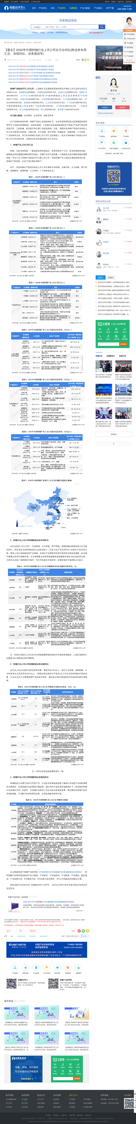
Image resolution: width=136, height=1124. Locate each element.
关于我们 (48, 1115)
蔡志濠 (106, 253)
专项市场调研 (24, 2)
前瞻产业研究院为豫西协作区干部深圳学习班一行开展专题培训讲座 (123, 424)
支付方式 (40, 1099)
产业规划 (98, 7)
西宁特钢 (82, 95)
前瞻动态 (99, 356)
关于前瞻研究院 (11, 1099)
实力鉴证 (25, 1099)
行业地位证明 (35, 2)
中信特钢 (45, 99)
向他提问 (105, 107)
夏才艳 (9, 60)
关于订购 (9, 1103)
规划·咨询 (73, 1095)
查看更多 (114, 434)
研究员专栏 (37, 42)
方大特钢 (67, 99)
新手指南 (9, 1095)
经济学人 (29, 42)
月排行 (110, 277)
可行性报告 (87, 1099)
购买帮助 (25, 1095)
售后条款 (56, 1099)
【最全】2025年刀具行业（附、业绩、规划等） (16, 1049)
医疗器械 (50, 32)
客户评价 (25, 1103)
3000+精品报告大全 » (96, 32)
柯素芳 (106, 241)
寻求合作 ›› (84, 936)
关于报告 (9, 1107)
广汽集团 (37, 105)
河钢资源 (41, 92)
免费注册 (129, 2)
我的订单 (121, 2)
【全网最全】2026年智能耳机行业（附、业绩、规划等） (77, 1049)
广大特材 (71, 102)
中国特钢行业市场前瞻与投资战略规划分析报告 (60, 871)
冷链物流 (35, 32)
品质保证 (56, 1103)
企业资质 (25, 1107)
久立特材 (50, 102)
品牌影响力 (111, 356)
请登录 (107, 2)
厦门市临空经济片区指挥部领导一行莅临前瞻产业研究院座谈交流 (123, 400)
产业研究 (62, 7)
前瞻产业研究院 (19, 42)
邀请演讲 (122, 107)
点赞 (124, 101)
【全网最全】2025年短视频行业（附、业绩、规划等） (16, 1024)
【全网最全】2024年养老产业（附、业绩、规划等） (46, 1049)
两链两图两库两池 (62, 32)
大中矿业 (26, 95)
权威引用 (122, 356)
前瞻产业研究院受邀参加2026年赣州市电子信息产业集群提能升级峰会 (104, 400)
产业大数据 (85, 7)
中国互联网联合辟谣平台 (86, 1118)
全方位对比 (32, 936)
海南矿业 (83, 92)
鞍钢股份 (23, 92)
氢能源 (42, 32)
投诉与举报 (57, 1107)
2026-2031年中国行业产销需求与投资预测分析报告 (31, 76)
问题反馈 (88, 1115)
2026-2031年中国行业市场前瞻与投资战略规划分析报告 (31, 66)
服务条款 (80, 1115)
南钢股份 (28, 102)
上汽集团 (60, 105)
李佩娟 (106, 230)
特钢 (12, 936)
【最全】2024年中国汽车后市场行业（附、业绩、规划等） (77, 1024)
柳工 (43, 109)
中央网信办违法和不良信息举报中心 (104, 1118)
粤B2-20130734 (103, 1121)
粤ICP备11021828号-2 (76, 1121)
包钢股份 (83, 88)
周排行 (100, 277)
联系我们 (56, 1115)
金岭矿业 (62, 92)
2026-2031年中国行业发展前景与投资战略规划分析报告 (31, 69)
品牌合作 (64, 1115)
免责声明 (72, 1115)
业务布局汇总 (43, 936)
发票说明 (40, 1107)
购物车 (113, 2)
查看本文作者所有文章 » (106, 113)
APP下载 (110, 7)
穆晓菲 (106, 219)
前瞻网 (6, 2)
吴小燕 (106, 207)
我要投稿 (33, 931)
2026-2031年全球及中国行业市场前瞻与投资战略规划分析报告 (34, 72)
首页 (34, 7)
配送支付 (41, 1095)
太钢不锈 (24, 99)
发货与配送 (41, 1103)
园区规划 (72, 1103)
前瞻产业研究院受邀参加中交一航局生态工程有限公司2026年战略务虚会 (123, 377)
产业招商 (72, 1107)
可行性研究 (14, 2)
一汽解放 (83, 105)
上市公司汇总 (21, 936)
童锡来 (106, 264)
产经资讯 (43, 7)
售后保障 (57, 1095)
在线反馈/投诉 (74, 1118)
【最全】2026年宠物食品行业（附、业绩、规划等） (46, 1024)
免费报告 (73, 7)
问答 (53, 7)
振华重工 (62, 109)
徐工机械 (23, 109)
